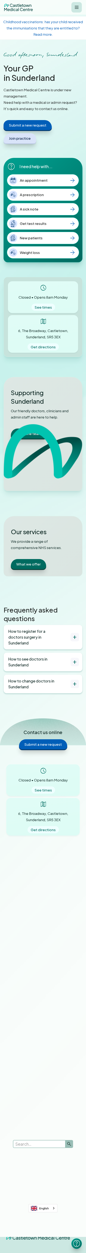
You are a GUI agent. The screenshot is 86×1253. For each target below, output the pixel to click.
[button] (76, 7)
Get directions (43, 347)
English (44, 1208)
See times (43, 307)
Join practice (20, 138)
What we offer (28, 564)
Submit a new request (27, 125)
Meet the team (29, 433)
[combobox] (43, 1208)
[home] (18, 7)
